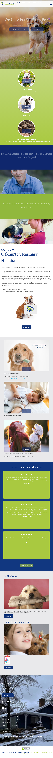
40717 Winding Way (15, 2)
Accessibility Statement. (35, 752)
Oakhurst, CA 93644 (26, 2)
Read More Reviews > (26, 565)
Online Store (26, 327)
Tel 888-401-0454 (36, 2)
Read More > (8, 616)
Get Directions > (8, 695)
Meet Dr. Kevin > (26, 190)
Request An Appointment (19, 29)
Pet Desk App (37, 29)
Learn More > (26, 81)
